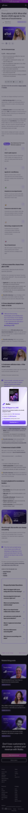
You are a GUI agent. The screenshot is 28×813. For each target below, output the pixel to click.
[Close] (25, 389)
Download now (13, 422)
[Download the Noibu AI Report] (14, 406)
